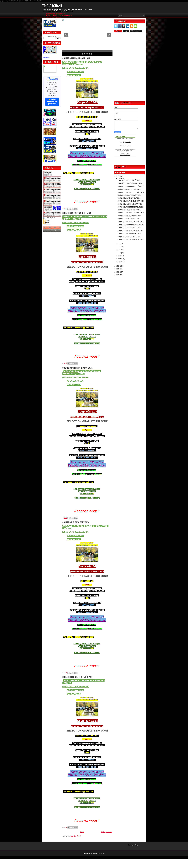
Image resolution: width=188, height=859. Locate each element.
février (120, 259)
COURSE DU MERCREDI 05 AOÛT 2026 (131, 231)
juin (119, 247)
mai (119, 250)
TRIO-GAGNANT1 (100, 853)
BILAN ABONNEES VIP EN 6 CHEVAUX (59, 15)
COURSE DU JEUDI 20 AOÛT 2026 (75, 522)
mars (120, 256)
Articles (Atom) (76, 836)
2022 (118, 275)
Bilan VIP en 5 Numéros (53, 17)
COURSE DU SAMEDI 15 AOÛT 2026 (130, 204)
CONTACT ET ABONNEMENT (55, 14)
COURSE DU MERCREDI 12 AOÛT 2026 (131, 213)
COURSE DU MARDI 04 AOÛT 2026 (129, 234)
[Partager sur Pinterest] (77, 209)
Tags (126, 31)
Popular (118, 31)
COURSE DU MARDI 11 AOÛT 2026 (129, 216)
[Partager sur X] (73, 209)
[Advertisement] (129, 67)
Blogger (137, 845)
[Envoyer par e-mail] (68, 209)
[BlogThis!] (71, 209)
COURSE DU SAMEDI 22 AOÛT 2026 (76, 213)
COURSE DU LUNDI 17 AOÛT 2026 (129, 198)
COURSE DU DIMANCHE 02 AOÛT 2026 (131, 239)
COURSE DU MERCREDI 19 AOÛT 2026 (77, 677)
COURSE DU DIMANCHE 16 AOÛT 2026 (131, 201)
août (119, 178)
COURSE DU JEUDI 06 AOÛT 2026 (129, 228)
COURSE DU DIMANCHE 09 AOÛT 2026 (131, 222)
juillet (120, 244)
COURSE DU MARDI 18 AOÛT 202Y (129, 195)
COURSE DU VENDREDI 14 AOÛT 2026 (130, 207)
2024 (118, 269)
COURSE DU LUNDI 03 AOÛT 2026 (129, 236)
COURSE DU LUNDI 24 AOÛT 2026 (76, 58)
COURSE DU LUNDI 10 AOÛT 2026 (129, 219)
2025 (118, 266)
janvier (120, 262)
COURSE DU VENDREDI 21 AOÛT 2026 (77, 368)
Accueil (82, 832)
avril (119, 253)
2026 (118, 176)
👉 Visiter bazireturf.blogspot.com (52, 102)
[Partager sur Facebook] (75, 209)
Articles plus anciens (106, 832)
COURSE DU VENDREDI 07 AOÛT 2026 (130, 225)
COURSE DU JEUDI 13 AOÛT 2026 (129, 210)
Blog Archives (135, 31)
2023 (118, 272)
